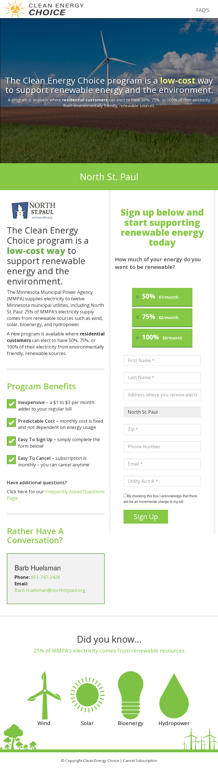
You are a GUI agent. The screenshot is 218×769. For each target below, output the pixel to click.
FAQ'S (202, 10)
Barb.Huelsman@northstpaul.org (49, 590)
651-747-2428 (45, 577)
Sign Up (146, 516)
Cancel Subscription (140, 760)
